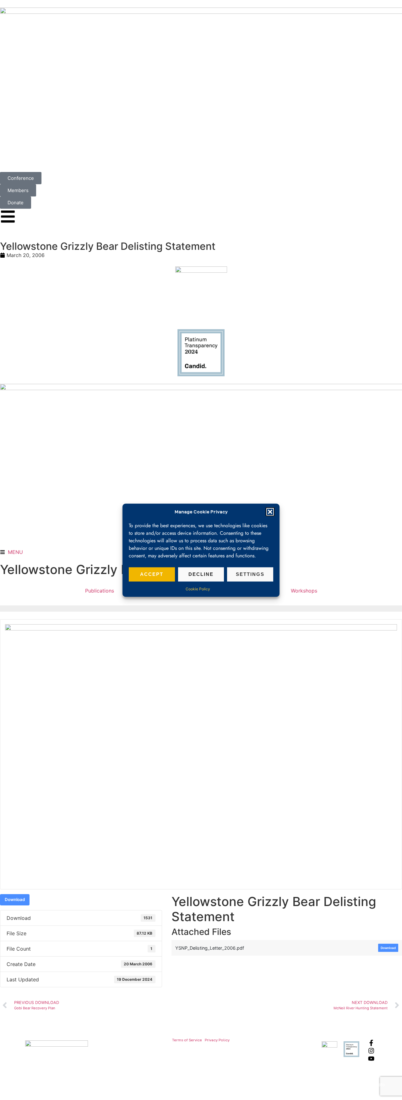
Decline (201, 574)
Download (15, 899)
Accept (151, 574)
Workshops (304, 591)
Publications (99, 591)
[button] (270, 512)
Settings (250, 574)
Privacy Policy (217, 1040)
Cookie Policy (198, 588)
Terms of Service (187, 1040)
